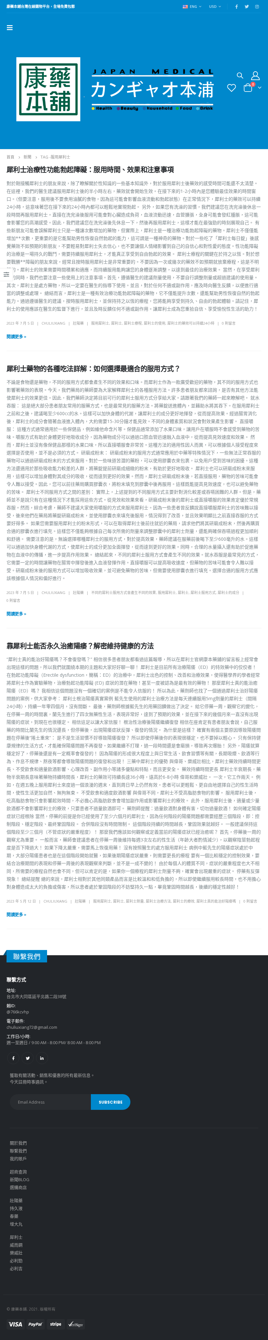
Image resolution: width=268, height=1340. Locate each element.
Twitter (28, 1058)
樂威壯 (16, 1253)
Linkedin (42, 1058)
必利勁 (16, 1261)
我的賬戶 (18, 1159)
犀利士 (116, 323)
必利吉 (16, 1268)
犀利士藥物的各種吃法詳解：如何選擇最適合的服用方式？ (93, 368)
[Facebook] (236, 6)
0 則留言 (229, 323)
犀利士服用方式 (203, 592)
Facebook (13, 1058)
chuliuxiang (53, 323)
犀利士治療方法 (158, 901)
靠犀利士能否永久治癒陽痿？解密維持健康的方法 (80, 646)
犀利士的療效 (183, 901)
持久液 (16, 1208)
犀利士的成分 (228, 592)
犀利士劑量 (135, 901)
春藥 (14, 1216)
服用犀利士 (100, 323)
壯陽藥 (78, 323)
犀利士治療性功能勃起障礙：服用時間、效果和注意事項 (90, 169)
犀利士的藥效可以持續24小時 (190, 323)
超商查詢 (18, 1172)
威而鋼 (16, 1245)
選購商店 (18, 1187)
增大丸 (16, 1224)
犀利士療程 (133, 323)
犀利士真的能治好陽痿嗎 (216, 901)
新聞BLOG (19, 1179)
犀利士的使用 (154, 323)
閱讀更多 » (16, 336)
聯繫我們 (18, 1151)
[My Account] (255, 75)
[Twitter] (247, 6)
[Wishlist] (231, 87)
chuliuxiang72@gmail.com (32, 1027)
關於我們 (18, 1143)
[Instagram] (257, 6)
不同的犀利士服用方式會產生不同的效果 (123, 592)
